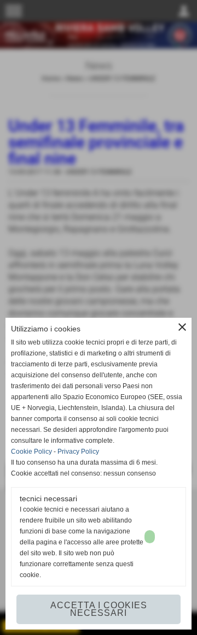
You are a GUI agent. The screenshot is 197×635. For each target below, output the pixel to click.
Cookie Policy (31, 451)
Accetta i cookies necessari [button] (98, 609)
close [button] (182, 327)
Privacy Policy (78, 451)
